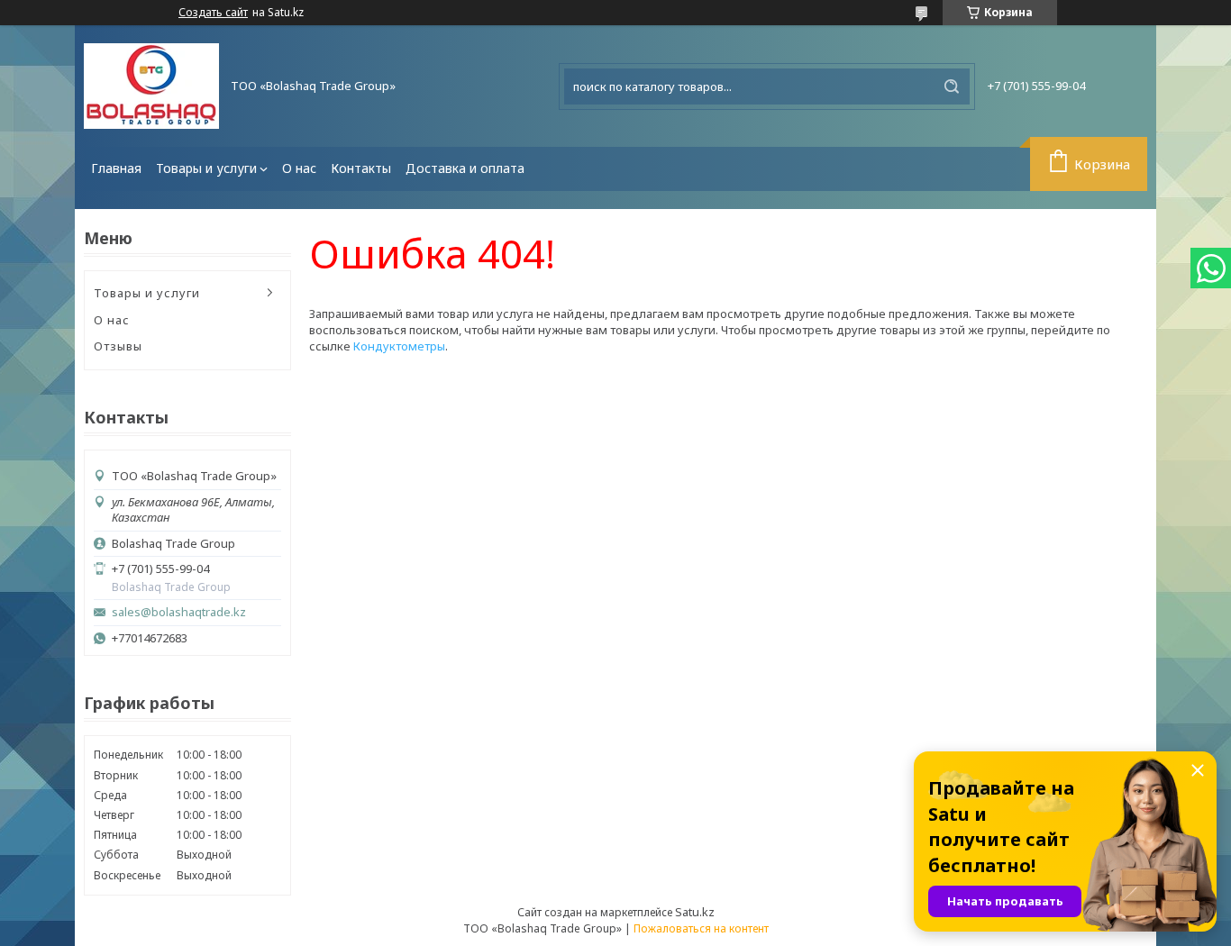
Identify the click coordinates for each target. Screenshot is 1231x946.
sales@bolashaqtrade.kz (179, 612)
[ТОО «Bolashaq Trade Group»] (151, 86)
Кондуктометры (399, 346)
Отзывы (118, 346)
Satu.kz (695, 912)
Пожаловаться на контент (701, 928)
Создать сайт (213, 12)
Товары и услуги (206, 168)
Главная (116, 168)
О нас (299, 168)
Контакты (361, 168)
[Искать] (952, 86)
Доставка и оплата (465, 168)
